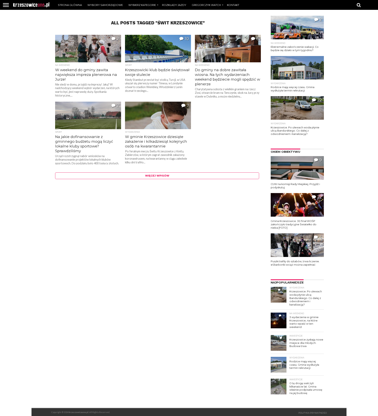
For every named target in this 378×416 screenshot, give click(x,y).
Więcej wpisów (157, 175)
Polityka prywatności (312, 412)
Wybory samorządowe (105, 4)
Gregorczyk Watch (206, 4)
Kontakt (233, 4)
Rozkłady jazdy (174, 4)
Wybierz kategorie (142, 4)
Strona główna (70, 4)
